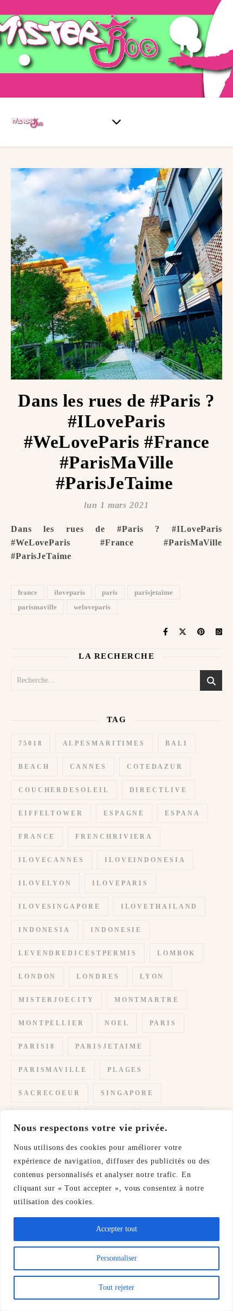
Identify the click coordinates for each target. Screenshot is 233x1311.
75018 (30, 743)
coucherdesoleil (63, 790)
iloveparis (69, 592)
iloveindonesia (145, 860)
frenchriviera (114, 836)
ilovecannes (51, 860)
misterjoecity (56, 1000)
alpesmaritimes (104, 743)
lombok (176, 953)
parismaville (37, 607)
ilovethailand (159, 906)
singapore (127, 1093)
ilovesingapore (59, 906)
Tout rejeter (116, 1287)
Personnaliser (116, 1258)
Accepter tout (116, 1229)
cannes (88, 766)
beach (34, 766)
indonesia (44, 930)
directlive (158, 790)
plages (125, 1070)
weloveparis (92, 607)
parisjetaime (153, 592)
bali (176, 743)
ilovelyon (45, 883)
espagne (124, 813)
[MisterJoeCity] (116, 49)
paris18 (36, 1046)
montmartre (146, 1000)
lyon (152, 976)
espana (182, 813)
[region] (116, 1210)
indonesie (116, 930)
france (27, 592)
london (37, 976)
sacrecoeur (49, 1093)
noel (117, 1023)
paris (110, 592)
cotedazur (155, 766)
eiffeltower (50, 813)
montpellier (51, 1023)
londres (97, 976)
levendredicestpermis (77, 953)
